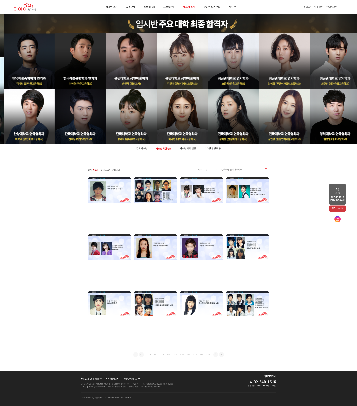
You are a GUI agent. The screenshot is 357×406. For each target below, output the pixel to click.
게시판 (232, 7)
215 (175, 354)
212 (155, 354)
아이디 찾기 (319, 7)
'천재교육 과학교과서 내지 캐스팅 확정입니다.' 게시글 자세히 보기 (247, 204)
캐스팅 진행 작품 (212, 148)
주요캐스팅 (141, 148)
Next (341, 78)
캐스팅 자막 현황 (188, 148)
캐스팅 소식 (189, 7)
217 (188, 354)
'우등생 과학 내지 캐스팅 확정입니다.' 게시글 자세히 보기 (201, 261)
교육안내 (130, 7)
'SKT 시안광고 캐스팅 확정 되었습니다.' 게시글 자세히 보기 (109, 318)
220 (208, 354)
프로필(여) (169, 7)
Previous (15, 78)
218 (195, 354)
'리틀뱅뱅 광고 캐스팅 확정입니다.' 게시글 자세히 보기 (109, 261)
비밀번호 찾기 (331, 7)
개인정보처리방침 (113, 379)
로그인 (308, 7)
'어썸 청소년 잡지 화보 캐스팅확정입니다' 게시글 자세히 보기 (155, 261)
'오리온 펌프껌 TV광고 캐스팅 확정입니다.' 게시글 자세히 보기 (109, 204)
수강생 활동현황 (211, 7)
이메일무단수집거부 (132, 379)
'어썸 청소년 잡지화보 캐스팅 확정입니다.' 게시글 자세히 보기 (247, 318)
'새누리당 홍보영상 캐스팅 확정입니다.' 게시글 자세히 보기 (247, 261)
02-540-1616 (265, 381)
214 (169, 354)
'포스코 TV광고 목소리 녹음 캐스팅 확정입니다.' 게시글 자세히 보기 (201, 318)
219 (201, 354)
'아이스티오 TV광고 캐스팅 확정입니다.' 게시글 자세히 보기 (155, 204)
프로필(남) (149, 7)
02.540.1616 (337, 197)
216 (182, 354)
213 (162, 354)
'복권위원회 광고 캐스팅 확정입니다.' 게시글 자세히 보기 (201, 204)
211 (149, 354)
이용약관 (98, 379)
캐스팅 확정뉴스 (163, 148)
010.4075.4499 (337, 199)
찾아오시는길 (86, 379)
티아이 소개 (112, 7)
